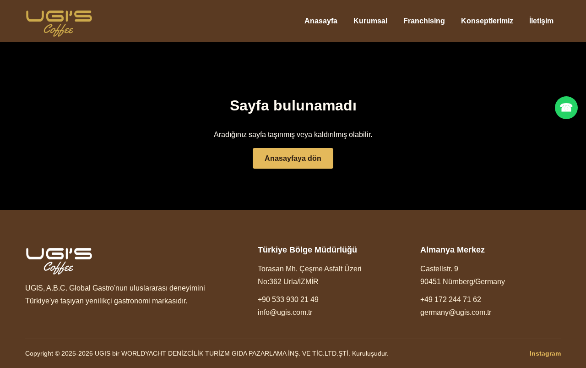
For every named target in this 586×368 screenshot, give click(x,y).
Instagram (545, 353)
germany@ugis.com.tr (455, 312)
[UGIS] (59, 21)
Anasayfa (320, 21)
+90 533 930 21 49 (288, 299)
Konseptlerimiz (487, 21)
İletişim (541, 21)
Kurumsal (370, 21)
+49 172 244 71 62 (450, 299)
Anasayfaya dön (293, 158)
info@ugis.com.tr (285, 312)
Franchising (424, 21)
